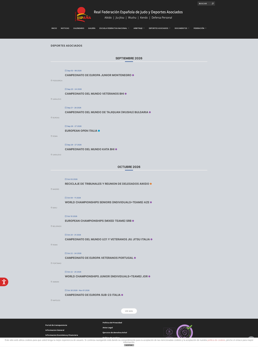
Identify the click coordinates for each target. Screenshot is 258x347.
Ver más (129, 311)
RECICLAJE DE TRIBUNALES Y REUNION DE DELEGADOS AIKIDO (107, 183)
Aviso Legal (108, 327)
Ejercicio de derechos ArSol (115, 332)
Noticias (65, 28)
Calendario (78, 28)
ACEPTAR (129, 345)
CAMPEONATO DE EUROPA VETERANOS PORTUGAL (99, 257)
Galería (91, 28)
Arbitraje (138, 28)
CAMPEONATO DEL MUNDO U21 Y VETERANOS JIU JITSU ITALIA (107, 239)
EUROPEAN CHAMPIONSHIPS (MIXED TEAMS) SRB (98, 220)
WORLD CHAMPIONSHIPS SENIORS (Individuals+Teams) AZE (107, 202)
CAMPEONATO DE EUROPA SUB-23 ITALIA (93, 295)
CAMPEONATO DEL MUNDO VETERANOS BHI (94, 93)
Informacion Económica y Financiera (61, 335)
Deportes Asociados (158, 28)
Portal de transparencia (56, 325)
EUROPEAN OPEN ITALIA (81, 130)
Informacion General (54, 330)
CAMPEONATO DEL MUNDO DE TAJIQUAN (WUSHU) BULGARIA (106, 112)
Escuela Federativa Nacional (113, 28)
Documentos (181, 28)
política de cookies (216, 340)
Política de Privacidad (112, 322)
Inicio (54, 28)
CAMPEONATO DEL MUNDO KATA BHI (89, 149)
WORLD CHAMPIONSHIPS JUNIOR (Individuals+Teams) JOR (106, 276)
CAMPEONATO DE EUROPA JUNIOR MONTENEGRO (98, 75)
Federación (199, 28)
